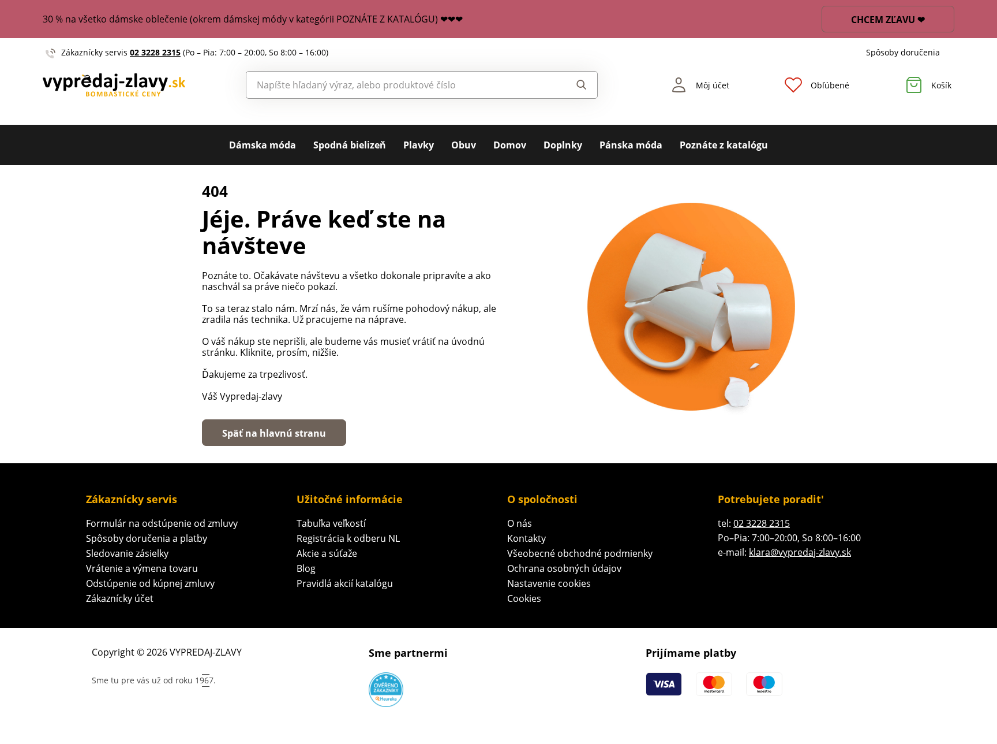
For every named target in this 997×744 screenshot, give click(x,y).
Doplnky (563, 145)
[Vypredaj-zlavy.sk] (114, 84)
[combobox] (395, 85)
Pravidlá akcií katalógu (345, 583)
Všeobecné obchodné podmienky (580, 553)
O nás (519, 523)
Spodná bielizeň (349, 145)
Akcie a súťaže (327, 553)
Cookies (524, 598)
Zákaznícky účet (119, 598)
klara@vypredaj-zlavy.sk (800, 552)
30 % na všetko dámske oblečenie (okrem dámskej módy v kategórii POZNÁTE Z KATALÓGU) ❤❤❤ (253, 19)
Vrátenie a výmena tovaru (142, 568)
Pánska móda (630, 145)
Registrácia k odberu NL (348, 538)
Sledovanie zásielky (127, 553)
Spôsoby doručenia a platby (146, 538)
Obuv (463, 145)
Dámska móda (262, 145)
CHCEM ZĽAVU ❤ (888, 19)
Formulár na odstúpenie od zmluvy (162, 523)
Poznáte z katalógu (724, 145)
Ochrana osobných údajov (564, 568)
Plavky (418, 145)
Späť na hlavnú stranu (274, 433)
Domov (509, 145)
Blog (306, 568)
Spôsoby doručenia (903, 52)
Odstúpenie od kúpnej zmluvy (150, 583)
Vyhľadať (570, 85)
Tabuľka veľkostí (331, 523)
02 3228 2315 (155, 52)
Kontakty (526, 538)
